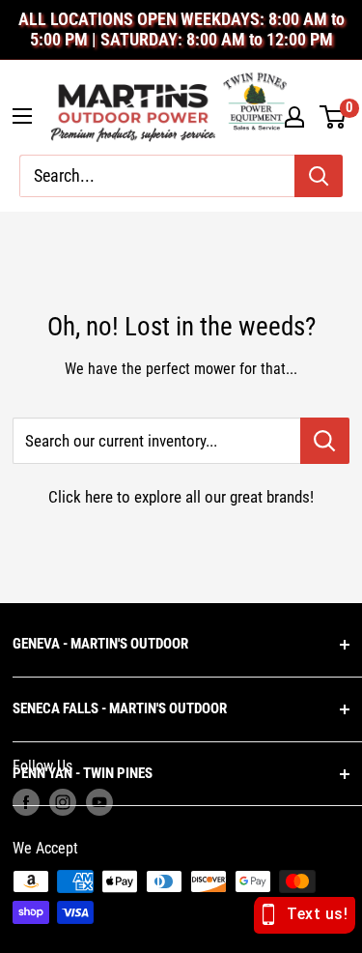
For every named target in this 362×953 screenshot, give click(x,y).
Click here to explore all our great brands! (181, 496)
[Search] (318, 176)
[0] (333, 117)
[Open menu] (22, 116)
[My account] (294, 117)
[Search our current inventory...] (324, 441)
